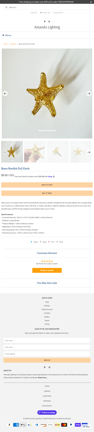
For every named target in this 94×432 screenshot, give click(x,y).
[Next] (89, 93)
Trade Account (47, 309)
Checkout (58, 13)
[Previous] (5, 93)
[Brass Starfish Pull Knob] (47, 93)
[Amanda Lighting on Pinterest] (44, 21)
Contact (47, 313)
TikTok (47, 324)
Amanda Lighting (10, 375)
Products (13, 44)
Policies (47, 306)
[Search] (6, 7)
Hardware (47, 401)
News (47, 320)
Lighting (47, 391)
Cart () (46, 13)
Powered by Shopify (63, 418)
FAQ (47, 302)
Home (47, 386)
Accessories (47, 406)
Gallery (47, 317)
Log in (34, 13)
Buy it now (47, 193)
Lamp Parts (47, 396)
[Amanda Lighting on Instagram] (49, 21)
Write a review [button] (47, 270)
